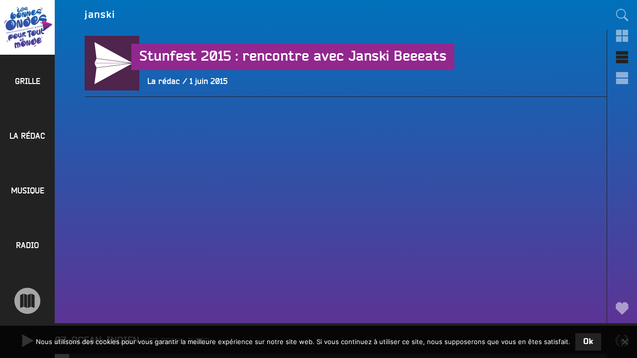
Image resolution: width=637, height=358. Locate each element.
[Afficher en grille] (622, 35)
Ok (588, 342)
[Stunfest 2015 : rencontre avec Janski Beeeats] (112, 117)
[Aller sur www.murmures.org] (27, 300)
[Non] (625, 342)
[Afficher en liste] (622, 57)
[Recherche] (622, 14)
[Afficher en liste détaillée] (622, 78)
